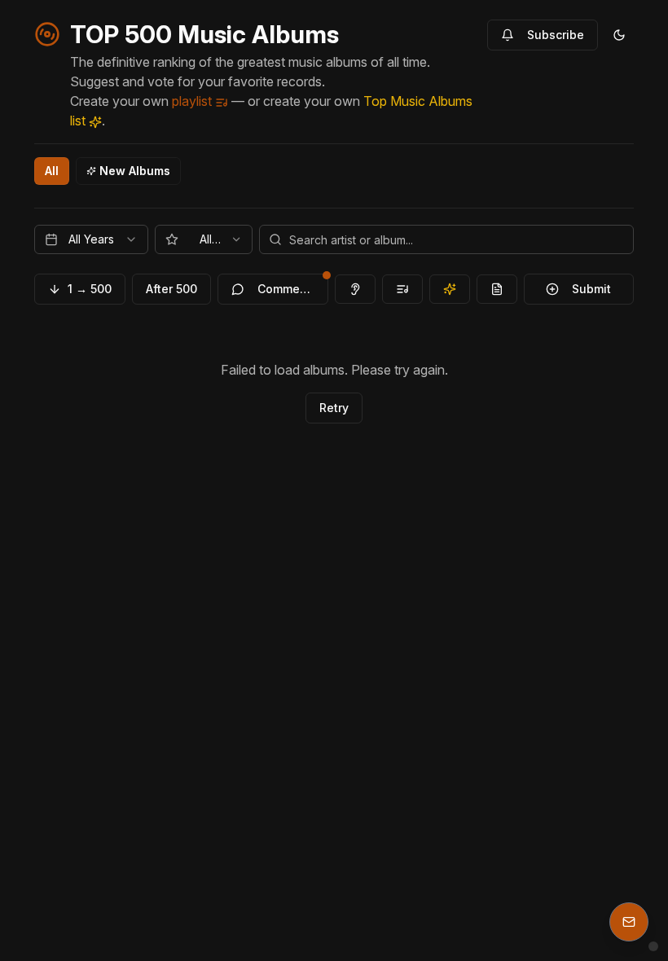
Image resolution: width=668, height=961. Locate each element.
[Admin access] (653, 946)
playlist (193, 101)
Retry (334, 408)
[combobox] (91, 239)
